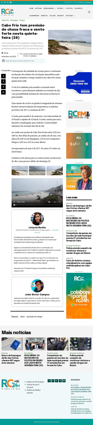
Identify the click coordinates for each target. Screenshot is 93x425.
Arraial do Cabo (71, 231)
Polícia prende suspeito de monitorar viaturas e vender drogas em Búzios (79, 250)
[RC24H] (8, 12)
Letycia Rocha (37, 227)
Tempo (22, 20)
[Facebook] (2, 2)
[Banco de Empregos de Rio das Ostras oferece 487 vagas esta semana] (12, 343)
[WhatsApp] (3, 92)
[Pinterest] (3, 87)
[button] (89, 12)
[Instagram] (5, 2)
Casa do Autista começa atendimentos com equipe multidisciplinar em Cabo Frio (81, 411)
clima (22, 316)
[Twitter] (8, 2)
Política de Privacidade (35, 382)
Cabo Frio (5, 20)
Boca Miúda (70, 216)
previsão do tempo (34, 316)
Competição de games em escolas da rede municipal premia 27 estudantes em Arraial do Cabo (57, 360)
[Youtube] (10, 2)
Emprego (69, 203)
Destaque (14, 20)
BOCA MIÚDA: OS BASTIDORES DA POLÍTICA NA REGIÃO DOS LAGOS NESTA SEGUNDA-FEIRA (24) (33, 360)
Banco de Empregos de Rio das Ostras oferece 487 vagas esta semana (79, 208)
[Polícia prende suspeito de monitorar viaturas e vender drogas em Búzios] (81, 343)
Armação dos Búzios (73, 246)
